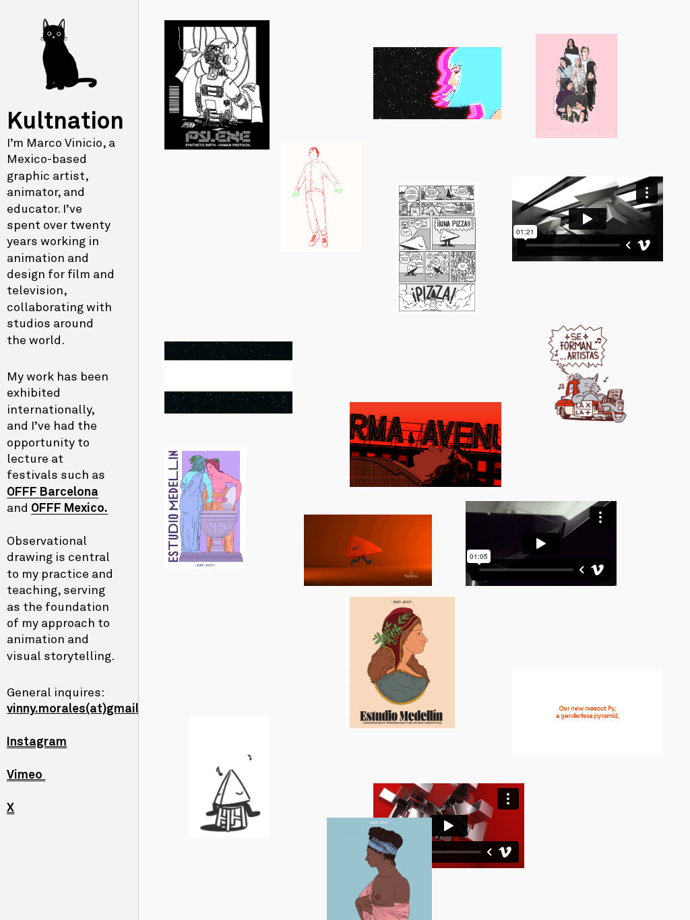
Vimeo (24, 775)
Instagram (37, 742)
